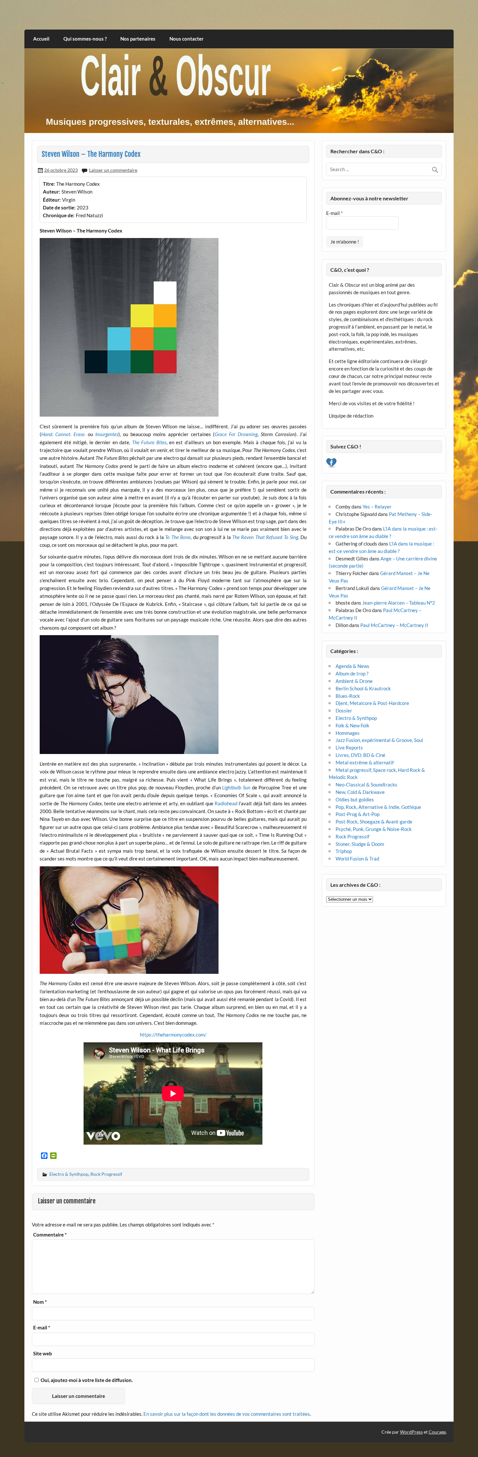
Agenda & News (352, 666)
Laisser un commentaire (113, 170)
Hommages (348, 733)
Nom (40, 1302)
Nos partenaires (137, 39)
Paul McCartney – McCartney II (394, 625)
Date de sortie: (59, 207)
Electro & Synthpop (68, 1174)
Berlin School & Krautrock (363, 688)
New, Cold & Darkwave (360, 792)
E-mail (41, 1327)
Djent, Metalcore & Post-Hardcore (372, 703)
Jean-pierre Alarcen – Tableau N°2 (398, 603)
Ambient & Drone (354, 681)
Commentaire (50, 1234)
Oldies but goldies (355, 799)
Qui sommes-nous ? (85, 39)
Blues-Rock (348, 696)
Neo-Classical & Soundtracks (366, 784)
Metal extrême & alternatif (365, 762)
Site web (42, 1353)
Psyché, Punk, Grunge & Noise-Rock (374, 829)
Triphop (344, 851)
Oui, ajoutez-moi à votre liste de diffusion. (86, 1380)
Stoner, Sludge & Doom (360, 844)
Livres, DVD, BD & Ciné (360, 755)
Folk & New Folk (352, 725)
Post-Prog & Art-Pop (357, 814)
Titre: (49, 184)
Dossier (344, 710)
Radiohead (226, 803)
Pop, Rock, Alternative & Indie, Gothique (378, 807)
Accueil (41, 39)
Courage (437, 1432)
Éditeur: (52, 200)
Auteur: (51, 192)
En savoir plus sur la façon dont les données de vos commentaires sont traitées (226, 1414)
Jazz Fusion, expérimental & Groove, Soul (379, 740)
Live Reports (349, 747)
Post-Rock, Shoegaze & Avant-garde (374, 821)
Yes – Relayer (377, 506)
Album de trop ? (352, 673)
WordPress (411, 1432)
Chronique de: (58, 215)
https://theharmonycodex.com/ (173, 1034)
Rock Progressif (106, 1174)
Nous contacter (186, 39)
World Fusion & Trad (357, 858)
